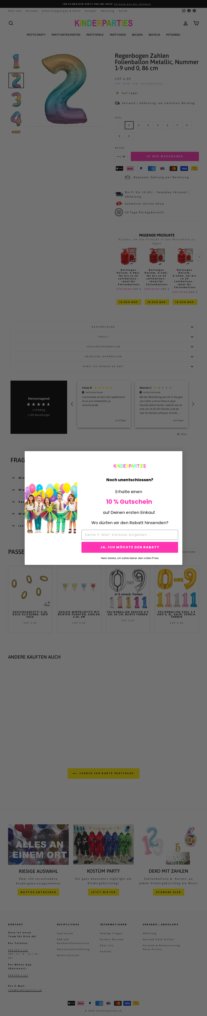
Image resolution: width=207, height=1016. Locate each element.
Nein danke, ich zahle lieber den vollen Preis (130, 558)
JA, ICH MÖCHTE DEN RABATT (129, 547)
